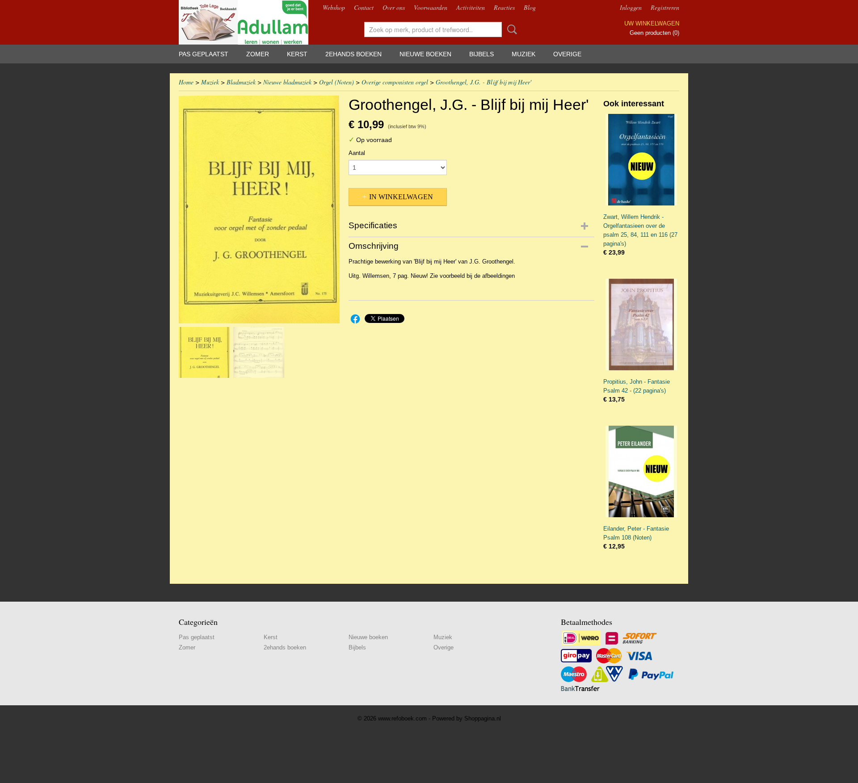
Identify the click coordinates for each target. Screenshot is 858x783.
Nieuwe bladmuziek (287, 82)
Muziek (523, 54)
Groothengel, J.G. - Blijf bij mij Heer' (483, 82)
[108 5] (259, 209)
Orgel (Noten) (336, 82)
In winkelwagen (401, 197)
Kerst (297, 54)
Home (186, 82)
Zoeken (510, 29)
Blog (530, 7)
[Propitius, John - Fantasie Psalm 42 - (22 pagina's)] (641, 324)
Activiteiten (470, 7)
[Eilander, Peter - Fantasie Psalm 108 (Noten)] (641, 471)
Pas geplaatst (203, 54)
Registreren (665, 7)
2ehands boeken (353, 54)
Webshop (334, 7)
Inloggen (631, 7)
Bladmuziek (241, 82)
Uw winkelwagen (651, 23)
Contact (364, 7)
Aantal (357, 153)
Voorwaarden (430, 7)
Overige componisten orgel (395, 82)
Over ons (394, 7)
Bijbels (481, 54)
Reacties (504, 7)
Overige (567, 54)
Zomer (257, 54)
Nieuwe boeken (425, 54)
